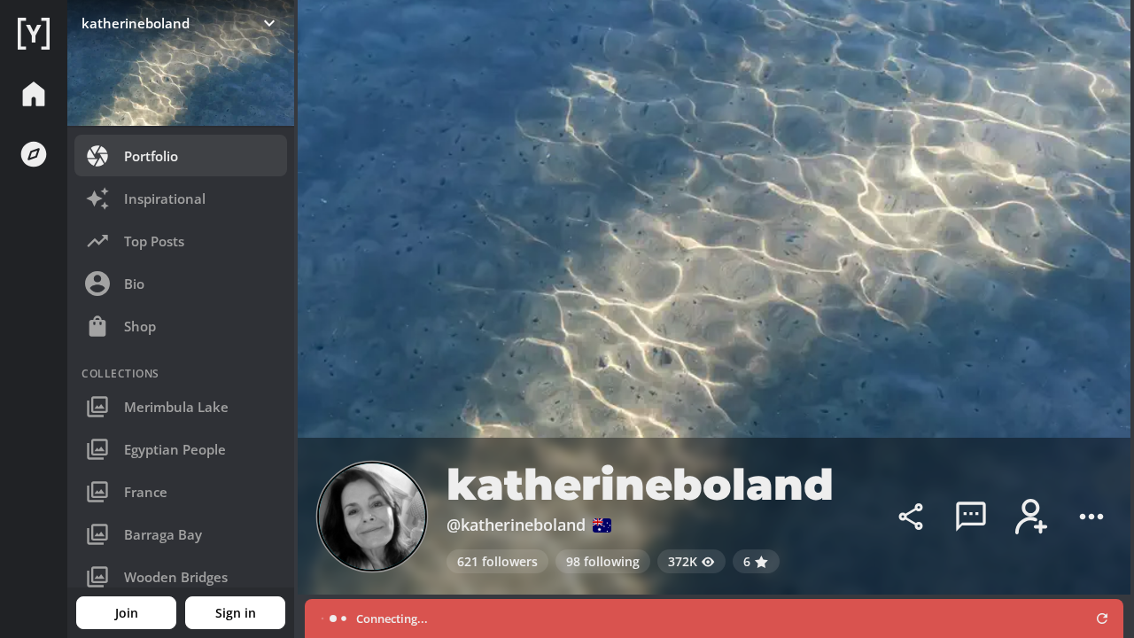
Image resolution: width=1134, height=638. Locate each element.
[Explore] (33, 154)
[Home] (33, 33)
